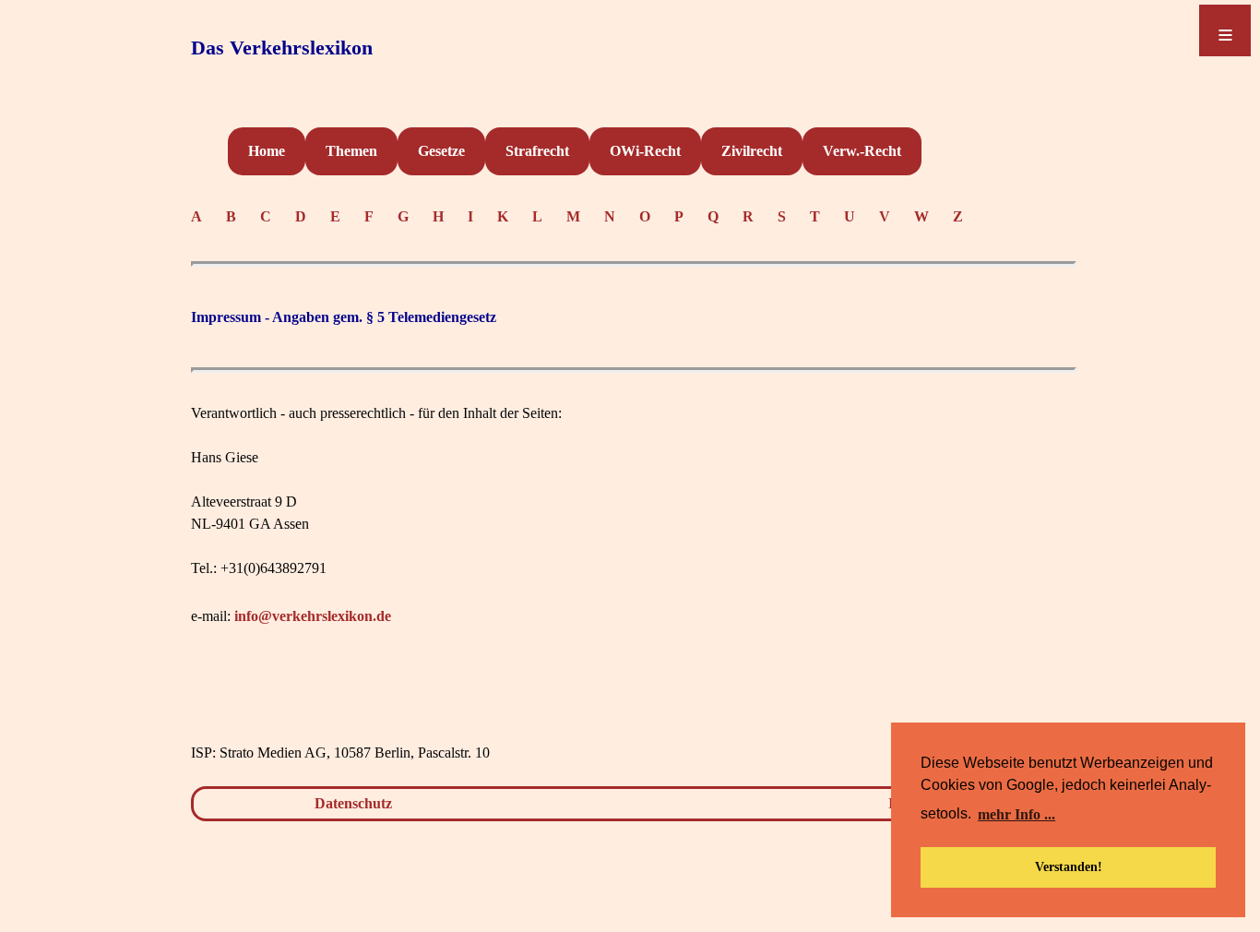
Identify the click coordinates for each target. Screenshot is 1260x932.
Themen (351, 151)
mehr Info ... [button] (1016, 814)
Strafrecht (537, 151)
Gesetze (441, 151)
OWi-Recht (645, 151)
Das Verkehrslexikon (282, 47)
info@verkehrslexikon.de (312, 616)
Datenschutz (353, 803)
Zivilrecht (751, 151)
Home (266, 151)
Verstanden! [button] (1068, 866)
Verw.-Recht (862, 151)
